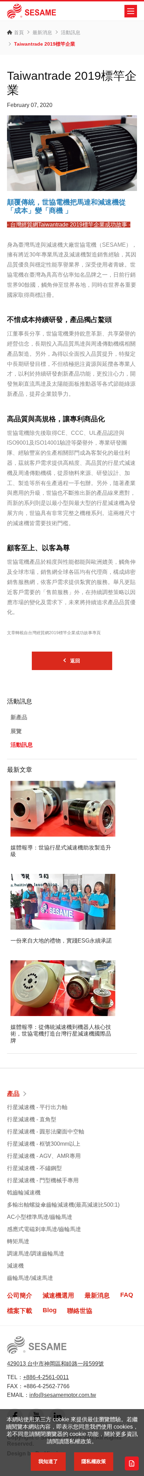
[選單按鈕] (130, 11)
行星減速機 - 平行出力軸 (37, 1107)
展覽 (16, 731)
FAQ (126, 1294)
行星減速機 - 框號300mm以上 (43, 1144)
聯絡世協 (79, 1310)
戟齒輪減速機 (24, 1193)
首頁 (19, 32)
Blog (50, 1310)
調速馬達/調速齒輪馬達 (35, 1253)
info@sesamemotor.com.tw (62, 1395)
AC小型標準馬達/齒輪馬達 (39, 1217)
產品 (13, 1093)
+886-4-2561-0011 (46, 1377)
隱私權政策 (93, 1461)
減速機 (15, 1266)
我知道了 (48, 1461)
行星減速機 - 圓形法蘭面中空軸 (45, 1132)
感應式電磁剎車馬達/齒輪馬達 (44, 1229)
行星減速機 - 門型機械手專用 (43, 1180)
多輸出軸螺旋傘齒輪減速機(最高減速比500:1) (63, 1205)
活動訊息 (70, 32)
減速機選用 (58, 1295)
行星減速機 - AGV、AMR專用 (44, 1156)
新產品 (18, 717)
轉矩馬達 (18, 1241)
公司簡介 (19, 1295)
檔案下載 (19, 1310)
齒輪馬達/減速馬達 (30, 1278)
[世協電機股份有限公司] (31, 11)
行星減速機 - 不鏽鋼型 (34, 1168)
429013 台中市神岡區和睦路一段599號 (55, 1364)
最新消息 (42, 32)
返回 (75, 660)
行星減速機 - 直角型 (31, 1119)
